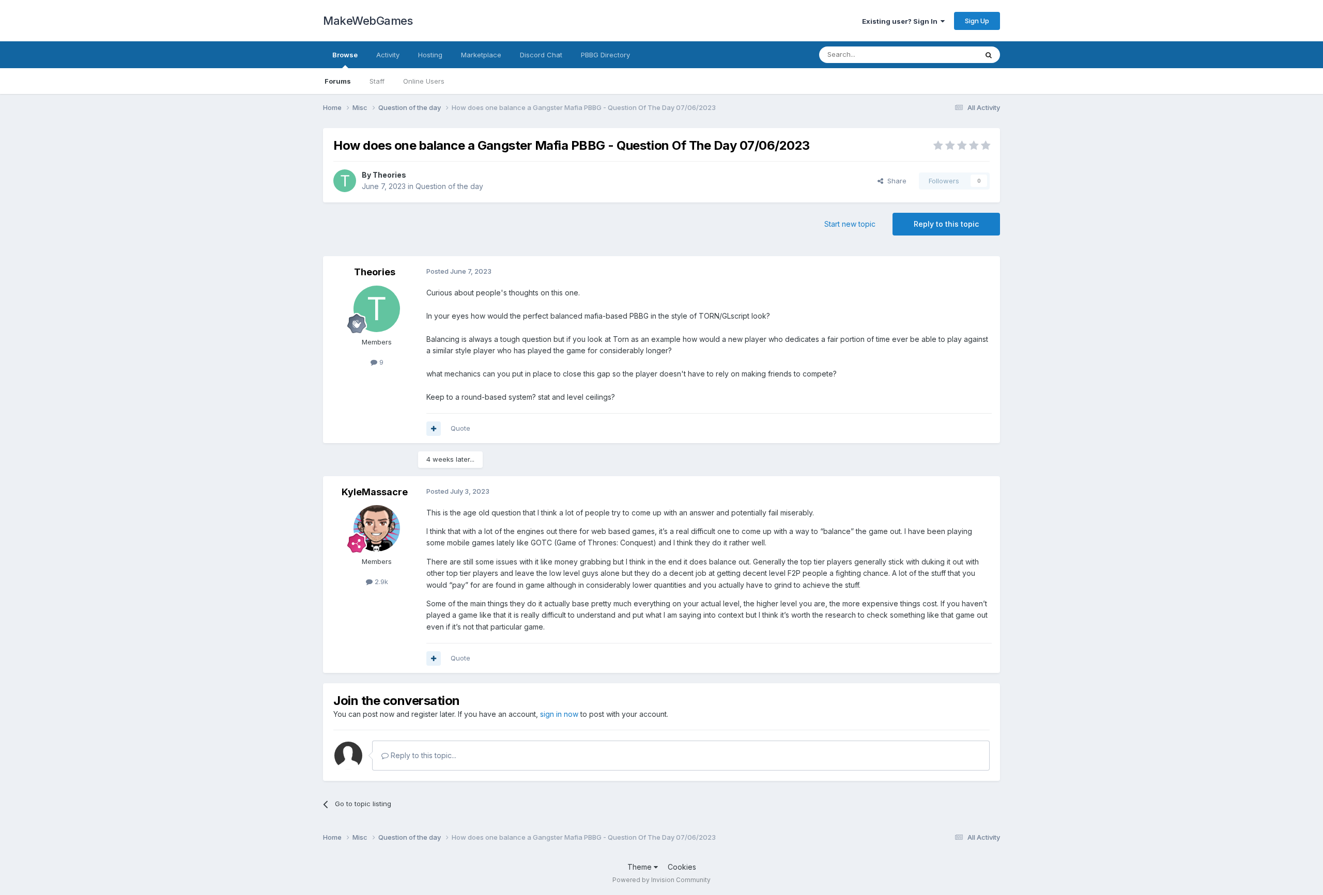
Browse (345, 55)
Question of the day (449, 186)
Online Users (423, 81)
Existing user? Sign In (901, 21)
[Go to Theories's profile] (344, 180)
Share (894, 181)
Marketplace (481, 55)
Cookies (682, 866)
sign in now (559, 714)
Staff (377, 81)
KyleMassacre (375, 491)
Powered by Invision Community (661, 880)
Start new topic (849, 223)
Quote (460, 428)
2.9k (380, 581)
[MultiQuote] (433, 428)
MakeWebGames (367, 20)
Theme (640, 866)
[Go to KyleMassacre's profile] (376, 528)
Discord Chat (541, 55)
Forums (338, 81)
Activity (387, 55)
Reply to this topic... (422, 755)
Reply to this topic (946, 223)
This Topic (947, 54)
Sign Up (977, 21)
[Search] (988, 54)
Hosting (430, 55)
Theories (389, 174)
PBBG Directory (605, 55)
